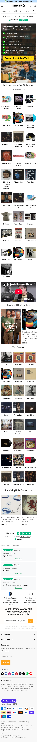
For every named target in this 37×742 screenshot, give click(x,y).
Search (3, 722)
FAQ (2, 733)
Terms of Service (12, 722)
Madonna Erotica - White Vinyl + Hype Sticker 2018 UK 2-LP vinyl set (10, 519)
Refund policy (23, 722)
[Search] (33, 11)
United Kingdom (9, 704)
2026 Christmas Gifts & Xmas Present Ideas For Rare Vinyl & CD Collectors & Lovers (16, 730)
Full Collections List (6, 724)
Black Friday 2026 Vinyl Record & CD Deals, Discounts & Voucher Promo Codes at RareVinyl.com (17, 726)
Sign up (6, 662)
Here (21, 89)
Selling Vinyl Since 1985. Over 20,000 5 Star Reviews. (18, 16)
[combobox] (16, 11)
